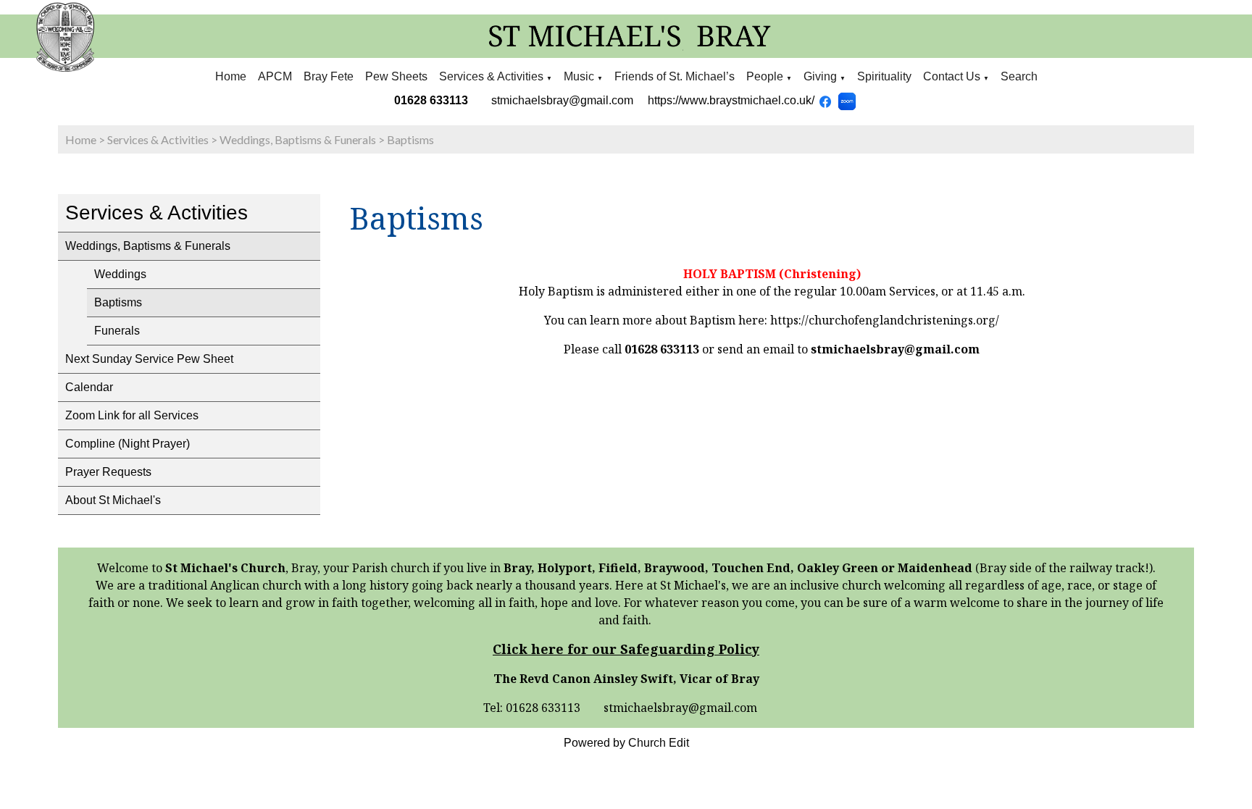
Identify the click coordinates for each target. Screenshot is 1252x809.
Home (230, 76)
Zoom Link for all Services (132, 415)
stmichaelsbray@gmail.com (562, 100)
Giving (820, 76)
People (764, 76)
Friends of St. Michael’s (674, 76)
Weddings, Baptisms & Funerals (298, 139)
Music (580, 76)
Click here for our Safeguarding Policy (626, 649)
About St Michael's (113, 500)
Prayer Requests (108, 472)
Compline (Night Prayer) (127, 443)
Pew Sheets (396, 76)
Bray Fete (329, 76)
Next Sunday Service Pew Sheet (149, 359)
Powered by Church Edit (626, 743)
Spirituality (884, 76)
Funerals (117, 330)
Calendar (89, 387)
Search (1019, 76)
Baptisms (410, 139)
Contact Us (951, 76)
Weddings (120, 274)
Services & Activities (491, 76)
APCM (275, 76)
